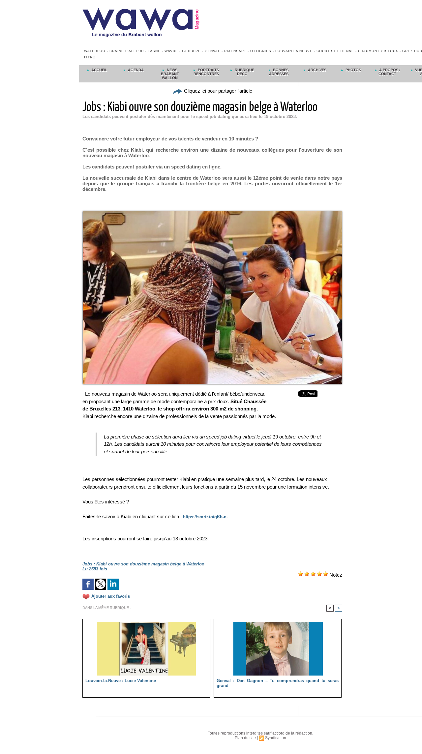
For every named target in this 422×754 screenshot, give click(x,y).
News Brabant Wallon (170, 74)
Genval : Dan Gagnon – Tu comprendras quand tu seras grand (278, 683)
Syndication (275, 738)
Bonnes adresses (279, 72)
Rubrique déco (244, 72)
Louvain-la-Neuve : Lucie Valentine (120, 680)
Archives (316, 70)
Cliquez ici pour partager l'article (217, 91)
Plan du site (245, 738)
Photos (353, 70)
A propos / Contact (389, 72)
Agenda (135, 70)
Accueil (98, 70)
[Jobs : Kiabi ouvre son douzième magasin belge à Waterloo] (212, 213)
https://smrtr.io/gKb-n (204, 516)
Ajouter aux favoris (110, 596)
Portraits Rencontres (206, 72)
